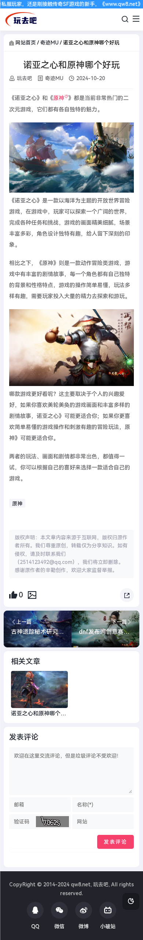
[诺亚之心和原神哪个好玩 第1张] (71, 157)
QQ (35, 926)
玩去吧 (24, 78)
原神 (58, 98)
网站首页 (25, 43)
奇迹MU (49, 43)
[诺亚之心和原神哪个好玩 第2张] (71, 347)
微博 (83, 926)
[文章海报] (32, 595)
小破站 (107, 926)
